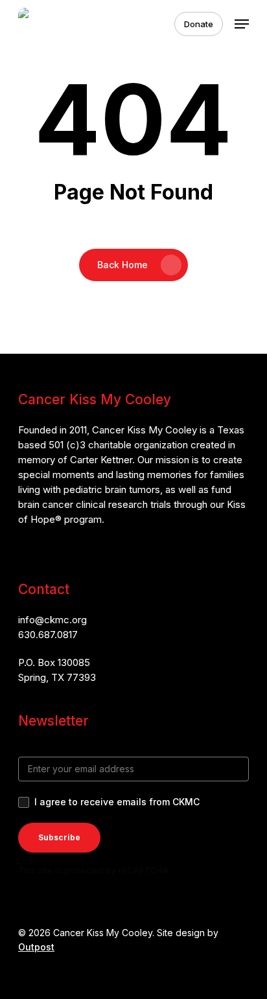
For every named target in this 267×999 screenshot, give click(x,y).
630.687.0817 (48, 634)
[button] (242, 23)
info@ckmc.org (52, 620)
